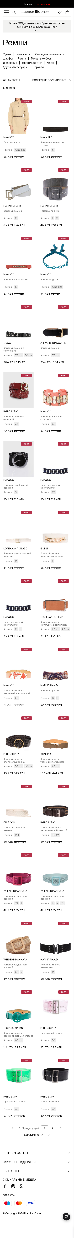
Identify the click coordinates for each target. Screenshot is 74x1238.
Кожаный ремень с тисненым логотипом (52, 760)
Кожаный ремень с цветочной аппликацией (16, 692)
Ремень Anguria (49, 279)
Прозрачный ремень (51, 1032)
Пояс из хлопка (11, 142)
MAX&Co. (9, 137)
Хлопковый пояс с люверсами (50, 966)
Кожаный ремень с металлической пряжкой (53, 623)
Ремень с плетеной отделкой (13, 418)
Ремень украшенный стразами (51, 418)
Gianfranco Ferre (52, 616)
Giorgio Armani (13, 1027)
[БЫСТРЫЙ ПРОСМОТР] (18, 116)
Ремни (22, 58)
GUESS (44, 548)
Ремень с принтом (50, 690)
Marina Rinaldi (12, 205)
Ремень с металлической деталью (17, 555)
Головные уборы (41, 58)
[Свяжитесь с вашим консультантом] (66, 1216)
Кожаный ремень (12, 210)
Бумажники (23, 54)
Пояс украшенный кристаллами (50, 486)
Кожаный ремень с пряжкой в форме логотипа (18, 1034)
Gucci (7, 342)
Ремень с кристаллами (15, 279)
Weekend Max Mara (15, 890)
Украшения (10, 62)
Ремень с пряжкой (50, 210)
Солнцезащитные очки (49, 54)
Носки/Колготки (32, 62)
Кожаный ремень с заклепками (13, 349)
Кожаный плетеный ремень (14, 829)
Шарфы (8, 58)
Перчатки (39, 67)
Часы (50, 62)
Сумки (7, 54)
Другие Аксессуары (15, 67)
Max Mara (46, 137)
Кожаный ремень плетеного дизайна (14, 760)
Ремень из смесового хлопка (52, 144)
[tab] (35, 30)
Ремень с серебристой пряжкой (15, 486)
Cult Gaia (9, 822)
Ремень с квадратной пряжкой (15, 897)
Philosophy (11, 411)
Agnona (45, 753)
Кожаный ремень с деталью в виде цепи (51, 555)
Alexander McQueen (53, 342)
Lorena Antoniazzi (15, 548)
